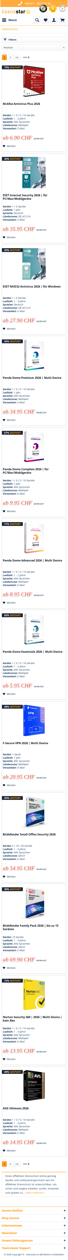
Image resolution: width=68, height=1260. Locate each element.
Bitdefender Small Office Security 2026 (29, 834)
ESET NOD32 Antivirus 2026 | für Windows (32, 286)
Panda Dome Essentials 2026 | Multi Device (32, 652)
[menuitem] (9, 20)
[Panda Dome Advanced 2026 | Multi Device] (34, 537)
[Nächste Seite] (10, 57)
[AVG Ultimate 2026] (34, 1085)
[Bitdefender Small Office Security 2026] (34, 811)
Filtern (12, 39)
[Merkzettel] (45, 20)
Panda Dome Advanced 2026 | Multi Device (32, 560)
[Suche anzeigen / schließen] (36, 20)
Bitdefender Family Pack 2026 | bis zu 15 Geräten (30, 927)
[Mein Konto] (53, 20)
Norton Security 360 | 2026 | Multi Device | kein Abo (32, 1018)
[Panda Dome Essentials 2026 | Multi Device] (34, 629)
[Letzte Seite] (17, 57)
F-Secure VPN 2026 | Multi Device (25, 743)
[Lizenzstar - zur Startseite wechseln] (16, 12)
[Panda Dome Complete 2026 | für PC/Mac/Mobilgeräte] (34, 446)
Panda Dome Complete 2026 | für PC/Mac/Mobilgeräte (26, 471)
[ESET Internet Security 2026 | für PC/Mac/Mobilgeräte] (34, 172)
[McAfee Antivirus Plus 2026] (34, 81)
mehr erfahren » (35, 1192)
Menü (12, 20)
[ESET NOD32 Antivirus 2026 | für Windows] (34, 264)
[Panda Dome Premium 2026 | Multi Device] (34, 355)
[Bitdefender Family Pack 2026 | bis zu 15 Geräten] (34, 903)
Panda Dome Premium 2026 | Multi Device (32, 378)
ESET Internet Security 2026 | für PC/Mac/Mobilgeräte (25, 197)
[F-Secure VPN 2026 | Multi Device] (34, 720)
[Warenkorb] (62, 20)
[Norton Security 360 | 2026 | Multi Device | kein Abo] (34, 994)
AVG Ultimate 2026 (16, 1108)
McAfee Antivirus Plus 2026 (21, 104)
